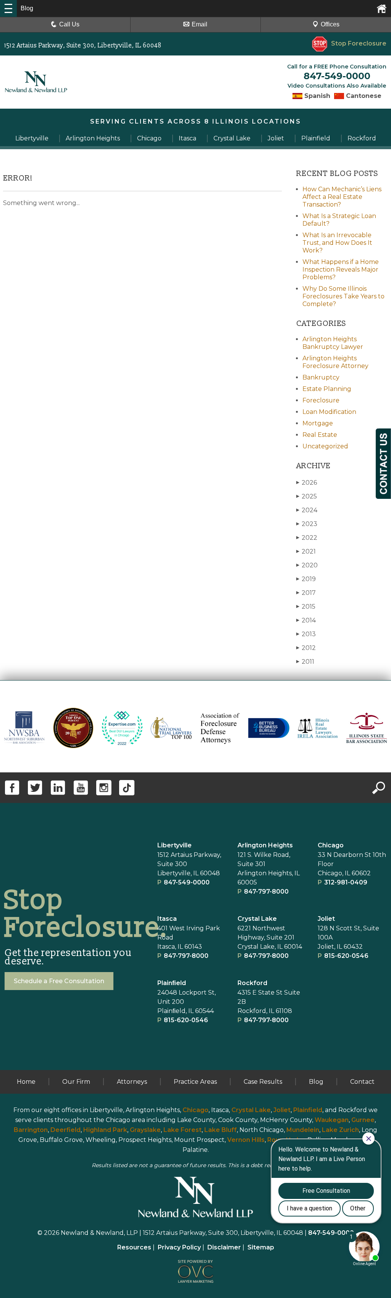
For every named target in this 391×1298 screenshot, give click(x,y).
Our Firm (76, 1081)
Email (199, 24)
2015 (305, 606)
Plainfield (307, 1110)
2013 (306, 634)
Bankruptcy (320, 377)
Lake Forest (182, 1130)
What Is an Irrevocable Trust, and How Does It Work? (337, 242)
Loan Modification (329, 411)
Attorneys (132, 1081)
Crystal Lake (257, 918)
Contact (362, 1081)
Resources (134, 1247)
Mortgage (317, 423)
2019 (306, 579)
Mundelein (302, 1130)
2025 (306, 496)
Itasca (167, 918)
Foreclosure (320, 400)
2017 (306, 592)
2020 (307, 565)
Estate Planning (326, 388)
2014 (306, 620)
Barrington (31, 1130)
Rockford (252, 983)
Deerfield (65, 1130)
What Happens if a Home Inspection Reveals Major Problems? (340, 269)
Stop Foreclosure (358, 43)
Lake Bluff (220, 1130)
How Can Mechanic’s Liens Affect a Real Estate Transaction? (341, 197)
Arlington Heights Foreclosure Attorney (335, 362)
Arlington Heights (265, 845)
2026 (306, 482)
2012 (306, 647)
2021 (306, 551)
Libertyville (174, 845)
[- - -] (8, 8)
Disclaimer (224, 1247)
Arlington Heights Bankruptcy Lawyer (332, 342)
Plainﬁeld (171, 983)
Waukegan (332, 1120)
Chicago (331, 845)
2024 (306, 510)
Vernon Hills (246, 1139)
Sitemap (260, 1247)
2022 (306, 537)
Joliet (326, 918)
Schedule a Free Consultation (59, 981)
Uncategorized (325, 446)
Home (26, 1081)
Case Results (263, 1081)
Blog (316, 1081)
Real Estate (319, 434)
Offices (330, 24)
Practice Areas (195, 1081)
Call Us (69, 24)
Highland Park (105, 1130)
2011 (305, 661)
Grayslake (145, 1130)
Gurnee (363, 1120)
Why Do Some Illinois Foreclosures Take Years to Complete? (343, 296)
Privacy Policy (179, 1247)
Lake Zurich (340, 1130)
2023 (306, 524)
